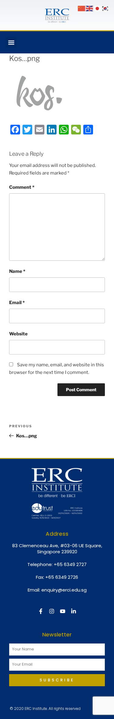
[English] (90, 8)
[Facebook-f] (40, 611)
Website (18, 334)
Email (17, 302)
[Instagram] (51, 611)
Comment (21, 187)
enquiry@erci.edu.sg (64, 590)
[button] (11, 42)
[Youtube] (62, 611)
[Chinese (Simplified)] (82, 8)
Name (17, 271)
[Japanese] (98, 8)
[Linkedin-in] (73, 611)
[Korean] (105, 8)
